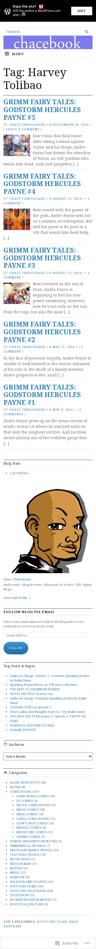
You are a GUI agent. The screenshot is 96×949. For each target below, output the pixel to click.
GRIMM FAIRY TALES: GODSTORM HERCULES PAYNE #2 (42, 332)
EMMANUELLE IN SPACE (28, 846)
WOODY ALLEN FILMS (26, 904)
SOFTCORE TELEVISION (27, 891)
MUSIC (14, 872)
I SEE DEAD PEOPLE (24, 854)
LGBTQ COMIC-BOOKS (32, 819)
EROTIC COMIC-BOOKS (33, 805)
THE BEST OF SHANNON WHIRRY (35, 689)
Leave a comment (22, 129)
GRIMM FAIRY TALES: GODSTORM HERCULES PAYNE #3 (42, 258)
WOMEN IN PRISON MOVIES (31, 900)
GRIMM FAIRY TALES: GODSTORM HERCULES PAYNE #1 (42, 395)
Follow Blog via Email (29, 612)
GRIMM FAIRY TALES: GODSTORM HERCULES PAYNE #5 (42, 109)
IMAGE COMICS (27, 809)
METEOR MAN (20, 864)
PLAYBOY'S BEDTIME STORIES (32, 725)
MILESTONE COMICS (31, 832)
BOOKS (15, 787)
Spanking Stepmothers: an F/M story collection (43, 685)
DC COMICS (24, 801)
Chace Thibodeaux (27, 125)
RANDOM (17, 877)
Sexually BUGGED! (23, 730)
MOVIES (16, 868)
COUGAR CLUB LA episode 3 (30, 707)
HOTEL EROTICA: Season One (31, 694)
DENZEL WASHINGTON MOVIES (33, 841)
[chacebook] (48, 42)
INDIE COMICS (27, 814)
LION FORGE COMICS (32, 823)
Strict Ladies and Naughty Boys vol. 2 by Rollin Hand (47, 712)
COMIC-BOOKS (20, 791)
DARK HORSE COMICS (32, 796)
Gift (82, 11)
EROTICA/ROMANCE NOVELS (31, 850)
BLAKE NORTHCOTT (25, 782)
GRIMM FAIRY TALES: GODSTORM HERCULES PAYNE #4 (42, 184)
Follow (16, 648)
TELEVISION (19, 895)
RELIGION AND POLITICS (28, 882)
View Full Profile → (17, 598)
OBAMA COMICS (28, 837)
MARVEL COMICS (29, 827)
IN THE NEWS (20, 859)
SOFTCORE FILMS (23, 886)
